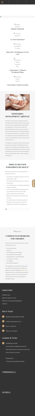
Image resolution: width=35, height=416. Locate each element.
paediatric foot (24, 270)
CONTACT (4, 304)
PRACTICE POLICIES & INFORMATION (12, 301)
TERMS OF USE (6, 295)
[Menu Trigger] (2, 2)
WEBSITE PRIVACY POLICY (9, 298)
